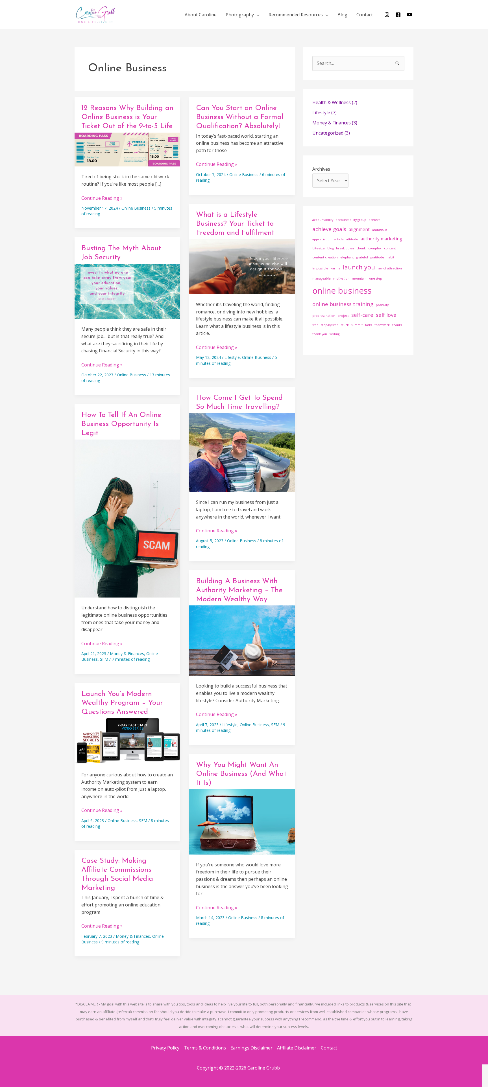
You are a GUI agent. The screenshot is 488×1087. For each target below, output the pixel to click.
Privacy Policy (165, 1048)
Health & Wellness (331, 102)
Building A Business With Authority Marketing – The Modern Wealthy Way (239, 590)
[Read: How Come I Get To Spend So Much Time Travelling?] (242, 452)
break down (345, 248)
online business (342, 290)
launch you (359, 267)
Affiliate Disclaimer (296, 1048)
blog (330, 248)
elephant (347, 257)
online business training (342, 304)
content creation (325, 257)
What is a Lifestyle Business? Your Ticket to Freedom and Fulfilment (235, 224)
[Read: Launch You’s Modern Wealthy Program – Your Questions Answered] (127, 741)
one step (375, 278)
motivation (341, 278)
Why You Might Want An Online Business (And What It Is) (241, 774)
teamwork (382, 325)
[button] (257, 14)
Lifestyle (232, 357)
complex (375, 248)
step (315, 325)
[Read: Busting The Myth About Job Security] (127, 291)
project (343, 316)
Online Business (136, 208)
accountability (322, 220)
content (390, 248)
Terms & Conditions (205, 1048)
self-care (362, 314)
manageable (321, 278)
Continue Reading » (102, 198)
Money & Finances (127, 653)
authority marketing (381, 239)
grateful (362, 257)
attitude (352, 239)
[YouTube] (409, 15)
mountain (359, 278)
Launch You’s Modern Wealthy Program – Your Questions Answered (122, 703)
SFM (104, 659)
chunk (361, 248)
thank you (319, 334)
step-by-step (330, 325)
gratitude (377, 257)
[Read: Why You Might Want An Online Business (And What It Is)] (242, 821)
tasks (368, 325)
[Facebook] (398, 15)
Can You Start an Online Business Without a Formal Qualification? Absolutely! (240, 117)
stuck (345, 325)
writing (334, 334)
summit (357, 325)
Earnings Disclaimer (251, 1048)
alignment (359, 229)
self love (386, 314)
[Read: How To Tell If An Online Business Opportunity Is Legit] (127, 518)
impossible (320, 268)
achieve (374, 220)
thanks (397, 325)
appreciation (322, 239)
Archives (321, 169)
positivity (382, 305)
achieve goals (329, 228)
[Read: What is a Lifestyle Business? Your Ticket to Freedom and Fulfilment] (242, 266)
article (339, 239)
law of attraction (390, 268)
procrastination (323, 316)
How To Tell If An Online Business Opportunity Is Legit (121, 424)
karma (335, 268)
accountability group (351, 220)
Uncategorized (327, 133)
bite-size (318, 248)
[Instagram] (387, 15)
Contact (329, 1048)
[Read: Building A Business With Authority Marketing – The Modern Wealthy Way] (242, 640)
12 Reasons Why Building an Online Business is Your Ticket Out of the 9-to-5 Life (127, 117)
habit (390, 257)
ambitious (379, 230)
